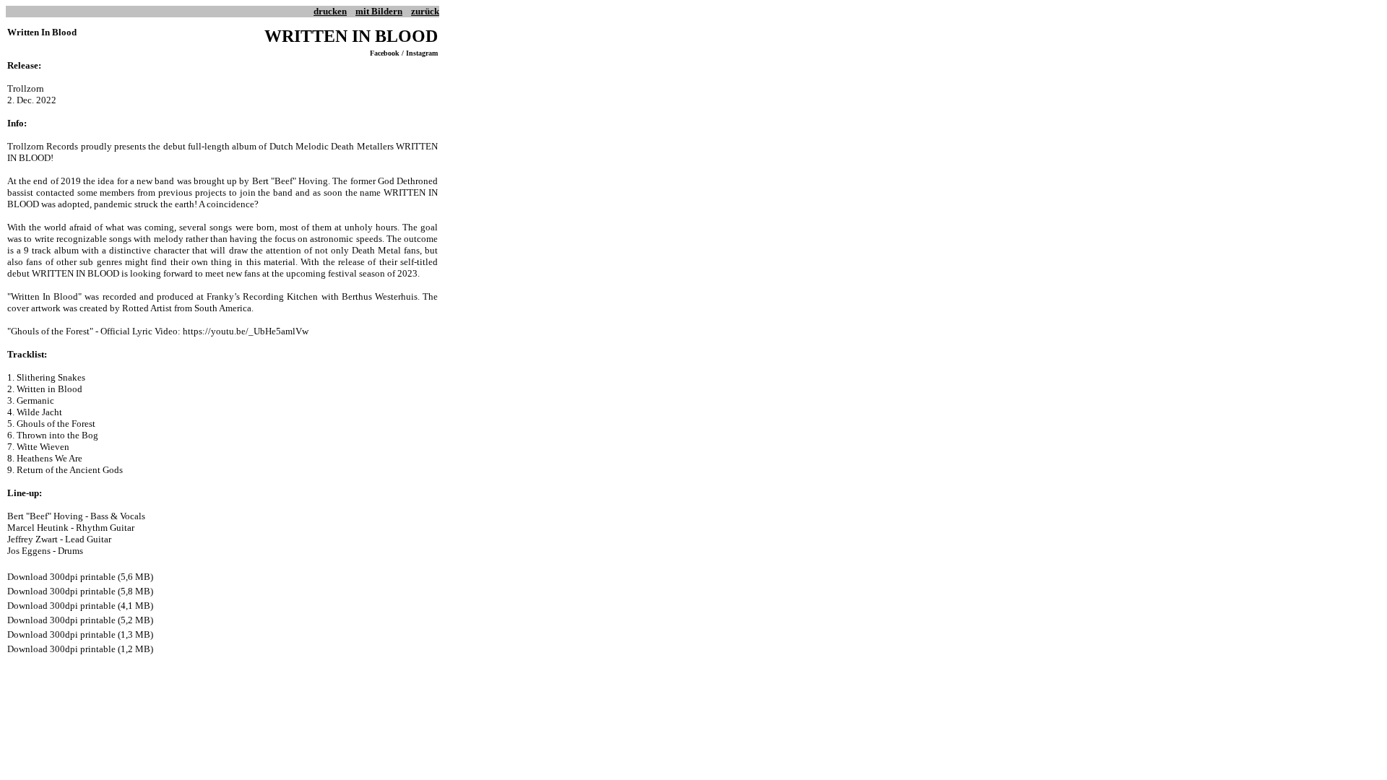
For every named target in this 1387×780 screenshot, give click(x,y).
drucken (330, 11)
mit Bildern (378, 11)
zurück (425, 11)
